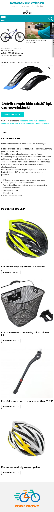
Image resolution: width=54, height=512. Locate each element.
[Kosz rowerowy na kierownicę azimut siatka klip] (27, 304)
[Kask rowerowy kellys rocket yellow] (27, 438)
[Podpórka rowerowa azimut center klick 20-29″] (27, 372)
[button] (49, 68)
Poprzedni (1, 39)
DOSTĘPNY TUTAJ (12, 114)
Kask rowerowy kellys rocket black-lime (23, 266)
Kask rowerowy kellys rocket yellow (20, 467)
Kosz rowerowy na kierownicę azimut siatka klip (25, 334)
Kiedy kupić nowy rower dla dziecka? (36, 41)
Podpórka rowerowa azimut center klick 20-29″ (27, 401)
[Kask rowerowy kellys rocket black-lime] (27, 238)
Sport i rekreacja (42, 123)
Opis (5, 132)
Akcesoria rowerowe (28, 121)
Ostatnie (27, 13)
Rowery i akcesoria (26, 123)
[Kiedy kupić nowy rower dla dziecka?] (37, 30)
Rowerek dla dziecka (27, 3)
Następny (52, 39)
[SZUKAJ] (50, 18)
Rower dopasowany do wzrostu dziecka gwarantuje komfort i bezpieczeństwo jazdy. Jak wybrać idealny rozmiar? (12, 52)
